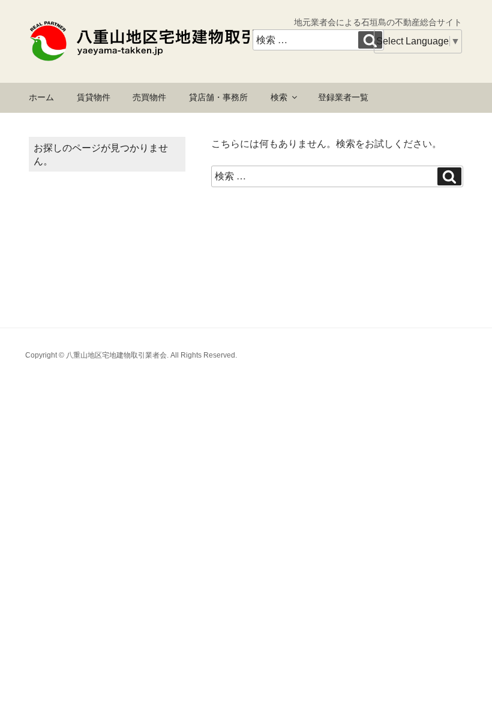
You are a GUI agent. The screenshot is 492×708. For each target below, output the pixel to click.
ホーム (41, 97)
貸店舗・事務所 (218, 97)
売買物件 (149, 97)
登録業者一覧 (343, 97)
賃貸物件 (93, 97)
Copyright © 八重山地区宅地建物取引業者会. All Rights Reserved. (131, 355)
